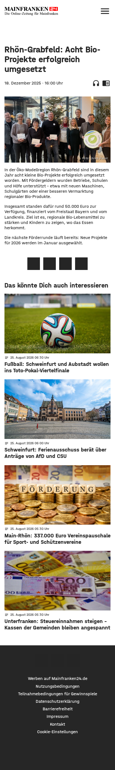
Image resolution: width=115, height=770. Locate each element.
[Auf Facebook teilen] (33, 263)
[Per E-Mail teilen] (81, 263)
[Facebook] (41, 660)
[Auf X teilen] (49, 263)
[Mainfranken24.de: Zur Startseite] (31, 11)
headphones (96, 83)
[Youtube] (73, 660)
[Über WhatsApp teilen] (65, 263)
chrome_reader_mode (106, 83)
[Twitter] (57, 660)
